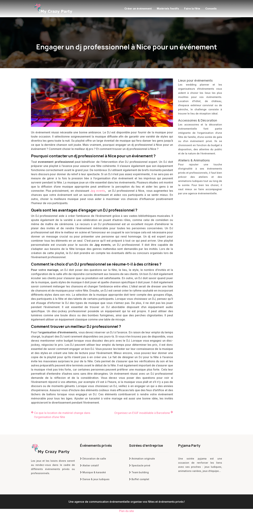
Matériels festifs (168, 8)
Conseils (211, 8)
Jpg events (97, 190)
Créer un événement (138, 8)
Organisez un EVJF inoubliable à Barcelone (142, 413)
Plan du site (126, 511)
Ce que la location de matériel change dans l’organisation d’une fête (62, 415)
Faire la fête (192, 8)
